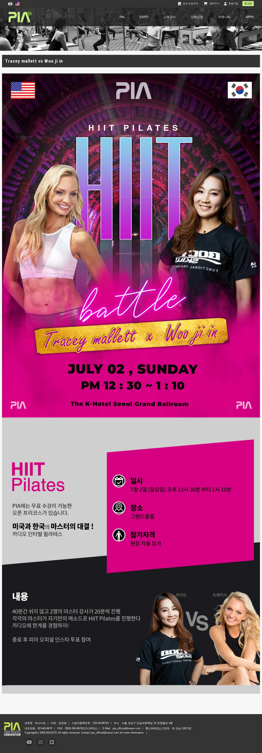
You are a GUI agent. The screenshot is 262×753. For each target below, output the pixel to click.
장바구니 (214, 3)
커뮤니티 (224, 17)
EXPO (144, 17)
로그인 (248, 3)
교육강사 (169, 17)
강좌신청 (197, 17)
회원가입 (233, 3)
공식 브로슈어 (190, 3)
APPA (250, 17)
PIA (122, 17)
